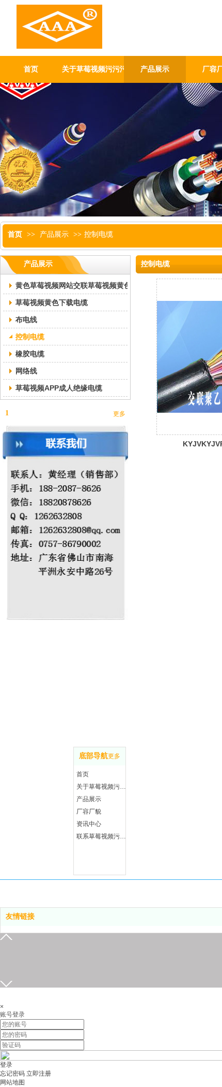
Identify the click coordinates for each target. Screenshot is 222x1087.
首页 (15, 234)
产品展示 (54, 234)
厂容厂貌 (88, 811)
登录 (6, 1064)
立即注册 (38, 1073)
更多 (114, 756)
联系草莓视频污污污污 (102, 836)
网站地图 (12, 1082)
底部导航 (93, 756)
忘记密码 (12, 1073)
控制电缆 (98, 234)
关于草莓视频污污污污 (102, 786)
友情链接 (20, 916)
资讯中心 (88, 824)
